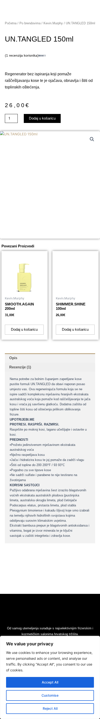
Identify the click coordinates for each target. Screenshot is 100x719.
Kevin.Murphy (53, 23)
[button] (92, 139)
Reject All (50, 708)
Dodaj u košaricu (42, 118)
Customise (50, 695)
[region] (50, 677)
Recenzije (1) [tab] (20, 367)
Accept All (50, 682)
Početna (11, 23)
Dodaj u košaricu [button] (24, 329)
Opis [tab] (13, 358)
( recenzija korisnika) (22, 55)
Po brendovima (30, 23)
